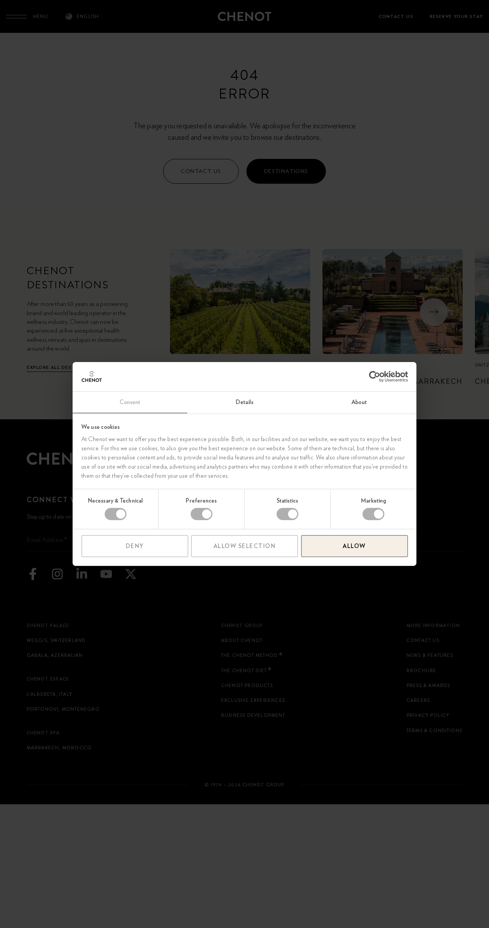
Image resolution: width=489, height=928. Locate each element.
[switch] (201, 514)
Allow (354, 546)
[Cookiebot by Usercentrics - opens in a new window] (374, 376)
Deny (135, 546)
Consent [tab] (130, 402)
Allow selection (245, 546)
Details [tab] (244, 402)
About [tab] (359, 402)
